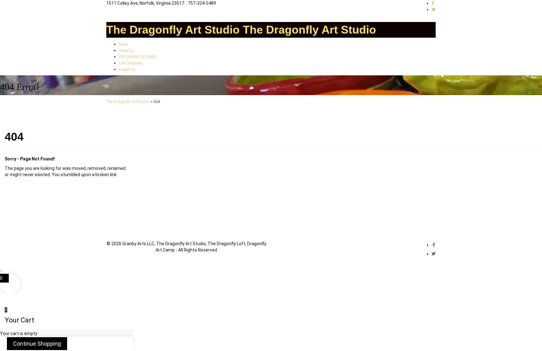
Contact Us (127, 69)
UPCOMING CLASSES (138, 57)
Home (123, 44)
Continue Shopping (37, 343)
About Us (126, 50)
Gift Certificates (130, 63)
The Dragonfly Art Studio (173, 29)
